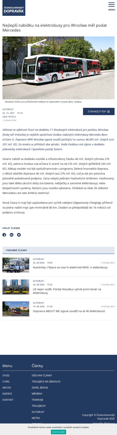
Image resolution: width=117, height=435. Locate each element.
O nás (6, 381)
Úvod (5, 375)
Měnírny (37, 393)
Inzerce (7, 393)
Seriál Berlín (40, 387)
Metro (36, 418)
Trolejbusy (39, 406)
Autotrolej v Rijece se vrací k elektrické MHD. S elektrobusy (70, 267)
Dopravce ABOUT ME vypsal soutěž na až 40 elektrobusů (69, 311)
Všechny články (42, 375)
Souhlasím (58, 432)
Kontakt (7, 399)
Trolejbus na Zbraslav (46, 381)
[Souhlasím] (113, 429)
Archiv (6, 387)
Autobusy (8, 109)
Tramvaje (37, 399)
